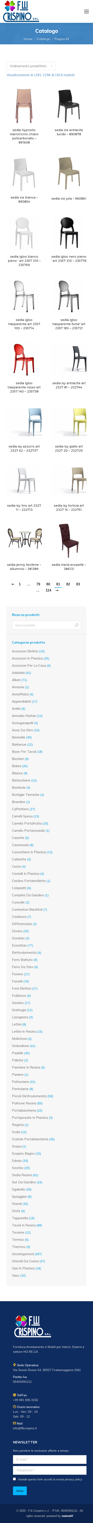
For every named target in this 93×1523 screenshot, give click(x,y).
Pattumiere (20, 1082)
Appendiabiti (21, 701)
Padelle (17, 1053)
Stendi (17, 1204)
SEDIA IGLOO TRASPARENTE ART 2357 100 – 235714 (24, 324)
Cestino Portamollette (29, 881)
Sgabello (18, 1189)
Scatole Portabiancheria (30, 1139)
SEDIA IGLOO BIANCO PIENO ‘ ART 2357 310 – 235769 (24, 261)
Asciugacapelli (22, 723)
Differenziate (22, 924)
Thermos (19, 1247)
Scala (16, 1132)
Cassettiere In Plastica (29, 852)
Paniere (18, 1074)
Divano (17, 931)
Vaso (15, 1275)
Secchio (17, 1168)
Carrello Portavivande (28, 830)
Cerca (76, 625)
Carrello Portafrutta (27, 823)
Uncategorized (23, 1254)
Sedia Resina (22, 1175)
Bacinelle (18, 737)
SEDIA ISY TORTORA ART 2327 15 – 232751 (69, 508)
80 (48, 584)
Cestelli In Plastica (25, 874)
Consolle (18, 902)
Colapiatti (19, 888)
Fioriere (17, 974)
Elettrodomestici (24, 952)
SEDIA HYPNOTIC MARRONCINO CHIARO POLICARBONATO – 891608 (24, 136)
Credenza (19, 917)
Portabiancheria (24, 1110)
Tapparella (20, 1218)
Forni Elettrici (21, 988)
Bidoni (16, 766)
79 (38, 584)
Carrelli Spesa (22, 816)
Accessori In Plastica (27, 658)
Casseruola (20, 845)
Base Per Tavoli (24, 752)
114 (48, 590)
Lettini (16, 1024)
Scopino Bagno (23, 1153)
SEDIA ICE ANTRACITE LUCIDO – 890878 (69, 132)
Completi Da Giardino (28, 895)
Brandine (18, 802)
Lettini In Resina (24, 1031)
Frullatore (19, 996)
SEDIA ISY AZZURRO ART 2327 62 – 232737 (24, 448)
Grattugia (19, 1010)
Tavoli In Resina (24, 1225)
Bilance (17, 773)
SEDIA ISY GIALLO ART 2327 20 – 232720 (69, 448)
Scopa (16, 1146)
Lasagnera (20, 1017)
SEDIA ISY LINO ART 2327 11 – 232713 (24, 508)
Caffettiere (20, 809)
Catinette (19, 859)
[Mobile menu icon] (86, 11)
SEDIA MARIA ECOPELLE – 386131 (69, 567)
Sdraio (17, 1161)
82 (68, 584)
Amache (18, 687)
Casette (18, 838)
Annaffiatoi (20, 694)
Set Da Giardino (24, 1182)
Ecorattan (19, 945)
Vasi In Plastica (23, 1268)
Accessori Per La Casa (29, 665)
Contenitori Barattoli (27, 909)
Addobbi (18, 673)
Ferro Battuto (22, 960)
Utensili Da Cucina (25, 1261)
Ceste (16, 866)
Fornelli (17, 981)
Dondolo (18, 938)
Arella (16, 708)
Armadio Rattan (24, 716)
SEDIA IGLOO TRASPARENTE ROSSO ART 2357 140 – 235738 (24, 387)
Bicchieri (18, 759)
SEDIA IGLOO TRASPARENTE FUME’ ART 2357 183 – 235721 (68, 324)
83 (78, 584)
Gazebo (18, 1003)
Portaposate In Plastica (30, 1118)
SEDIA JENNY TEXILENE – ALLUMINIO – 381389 (24, 567)
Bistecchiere (21, 780)
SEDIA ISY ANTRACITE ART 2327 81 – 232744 (69, 385)
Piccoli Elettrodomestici (29, 1096)
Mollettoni (19, 1039)
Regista (18, 1125)
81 (58, 584)
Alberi (16, 680)
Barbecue (19, 744)
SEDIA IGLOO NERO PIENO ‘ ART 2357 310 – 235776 (69, 259)
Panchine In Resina (26, 1067)
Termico (18, 1239)
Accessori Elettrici (25, 651)
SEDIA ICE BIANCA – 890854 (24, 199)
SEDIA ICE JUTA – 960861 (68, 198)
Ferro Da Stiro (22, 967)
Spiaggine (19, 1196)
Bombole (19, 787)
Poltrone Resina (24, 1103)
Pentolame (20, 1089)
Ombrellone (20, 1046)
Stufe (16, 1211)
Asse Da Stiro (22, 730)
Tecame (18, 1232)
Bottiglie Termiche (25, 795)
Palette (17, 1060)
